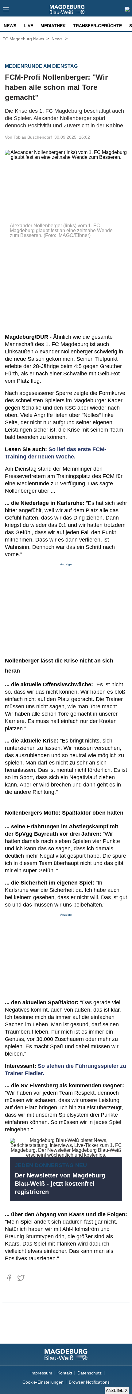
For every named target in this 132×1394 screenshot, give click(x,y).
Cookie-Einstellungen (43, 1382)
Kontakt (64, 1373)
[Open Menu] (6, 10)
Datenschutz (89, 1373)
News (10, 25)
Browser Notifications (89, 1382)
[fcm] (66, 1354)
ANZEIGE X (117, 1390)
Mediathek (53, 25)
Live (28, 25)
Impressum (41, 1373)
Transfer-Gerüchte (97, 25)
